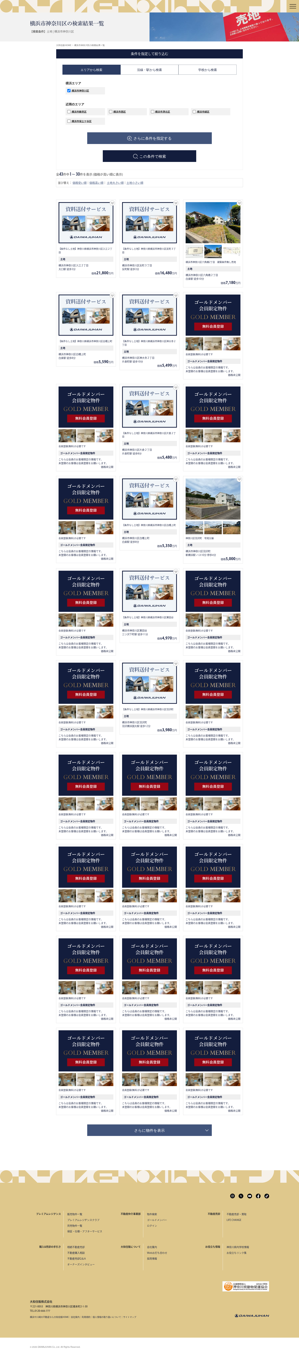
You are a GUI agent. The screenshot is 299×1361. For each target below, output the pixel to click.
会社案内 (152, 1247)
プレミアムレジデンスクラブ (83, 1220)
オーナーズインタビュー (81, 1264)
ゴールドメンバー (157, 1220)
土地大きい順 (115, 182)
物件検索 (152, 1214)
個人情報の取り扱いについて (107, 1317)
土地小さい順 (134, 182)
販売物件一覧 (74, 1214)
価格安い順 (80, 182)
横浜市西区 (119, 111)
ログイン (152, 1225)
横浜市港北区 (162, 111)
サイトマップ (129, 1317)
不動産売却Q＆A (76, 1258)
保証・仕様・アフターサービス (84, 1231)
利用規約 (86, 1317)
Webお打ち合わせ (157, 1253)
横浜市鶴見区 (79, 111)
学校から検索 (207, 69)
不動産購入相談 (76, 1253)
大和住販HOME (63, 45)
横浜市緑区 (202, 111)
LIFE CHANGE (234, 1220)
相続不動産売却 (76, 1247)
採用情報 (152, 1258)
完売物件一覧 (74, 1225)
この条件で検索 (152, 156)
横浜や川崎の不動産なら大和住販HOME (49, 1317)
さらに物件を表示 (149, 1130)
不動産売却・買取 (237, 1214)
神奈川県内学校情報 (238, 1247)
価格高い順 (96, 182)
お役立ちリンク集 (237, 1253)
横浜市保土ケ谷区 (81, 121)
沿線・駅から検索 (149, 69)
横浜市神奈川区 (80, 90)
